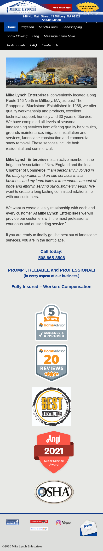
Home (11, 27)
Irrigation (27, 27)
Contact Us (50, 45)
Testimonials (15, 45)
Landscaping (72, 27)
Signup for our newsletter (88, 528)
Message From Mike (59, 36)
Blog (35, 36)
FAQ (33, 45)
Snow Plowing (17, 36)
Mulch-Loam (48, 27)
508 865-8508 (51, 257)
